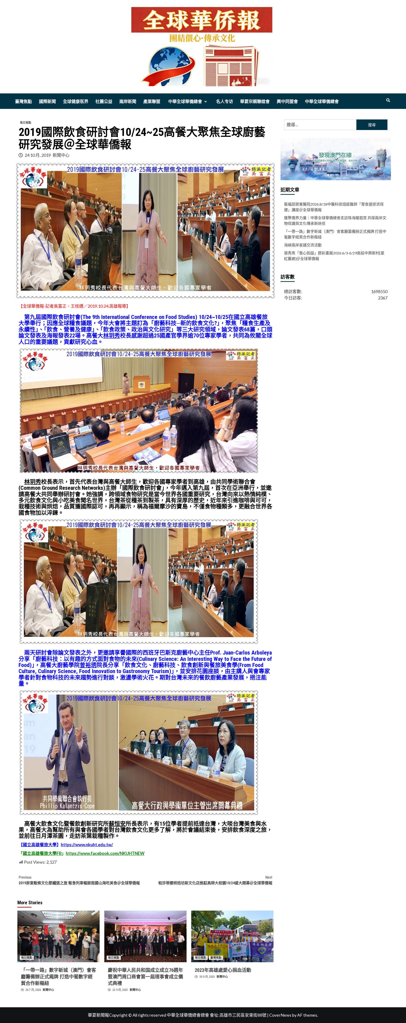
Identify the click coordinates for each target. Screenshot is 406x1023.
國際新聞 (47, 101)
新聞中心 (61, 155)
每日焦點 (25, 122)
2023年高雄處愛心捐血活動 (223, 970)
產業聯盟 (151, 101)
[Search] (388, 100)
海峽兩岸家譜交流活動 (303, 245)
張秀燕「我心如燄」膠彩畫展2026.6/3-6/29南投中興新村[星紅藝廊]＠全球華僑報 (334, 256)
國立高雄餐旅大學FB (42, 853)
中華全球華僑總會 (184, 101)
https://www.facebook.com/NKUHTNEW (105, 853)
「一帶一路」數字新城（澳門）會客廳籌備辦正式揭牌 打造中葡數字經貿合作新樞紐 (58, 976)
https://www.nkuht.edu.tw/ (87, 844)
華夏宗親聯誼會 (255, 101)
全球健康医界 (75, 101)
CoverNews (280, 1015)
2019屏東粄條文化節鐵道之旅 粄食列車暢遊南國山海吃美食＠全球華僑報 (79, 880)
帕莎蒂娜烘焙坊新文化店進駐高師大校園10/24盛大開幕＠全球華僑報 (215, 880)
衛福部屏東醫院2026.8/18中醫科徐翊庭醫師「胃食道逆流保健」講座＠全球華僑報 (334, 207)
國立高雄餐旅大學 (40, 844)
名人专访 (224, 101)
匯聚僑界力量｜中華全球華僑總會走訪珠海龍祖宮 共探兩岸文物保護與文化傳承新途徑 (335, 220)
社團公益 (103, 101)
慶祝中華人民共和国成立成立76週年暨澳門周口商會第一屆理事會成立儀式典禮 (145, 976)
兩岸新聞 (127, 101)
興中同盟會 (287, 101)
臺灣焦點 (23, 101)
